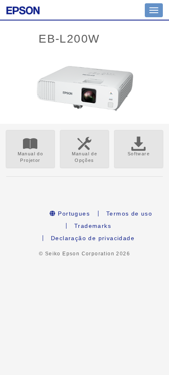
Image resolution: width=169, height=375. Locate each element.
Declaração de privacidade (93, 238)
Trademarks (92, 226)
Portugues (73, 213)
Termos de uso (129, 213)
